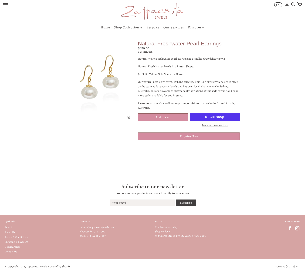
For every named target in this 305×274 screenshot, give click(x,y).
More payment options (215, 125)
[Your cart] (299, 4)
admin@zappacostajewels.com (97, 227)
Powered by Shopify (59, 266)
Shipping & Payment (16, 241)
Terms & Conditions (16, 237)
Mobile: (84, 235)
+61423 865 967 (97, 235)
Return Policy (12, 246)
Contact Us (11, 251)
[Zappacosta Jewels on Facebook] (290, 229)
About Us (10, 232)
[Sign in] (287, 4)
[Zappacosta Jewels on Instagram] (297, 229)
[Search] (293, 4)
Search (8, 227)
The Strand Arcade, (166, 227)
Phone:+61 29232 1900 (92, 231)
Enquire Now (189, 136)
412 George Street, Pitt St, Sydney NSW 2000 (180, 235)
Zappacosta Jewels (36, 266)
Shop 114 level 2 (164, 231)
